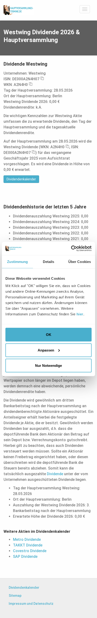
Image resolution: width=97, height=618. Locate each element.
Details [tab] (48, 261)
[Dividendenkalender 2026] (19, 10)
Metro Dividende (27, 539)
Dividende (55, 474)
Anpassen (46, 350)
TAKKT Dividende (27, 545)
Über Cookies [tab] (79, 261)
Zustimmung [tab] (17, 261)
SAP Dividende (25, 556)
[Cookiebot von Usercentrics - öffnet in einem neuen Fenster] (71, 249)
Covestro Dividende (29, 551)
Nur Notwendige (48, 366)
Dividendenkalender (21, 179)
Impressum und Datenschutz (31, 603)
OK (48, 335)
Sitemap (15, 595)
